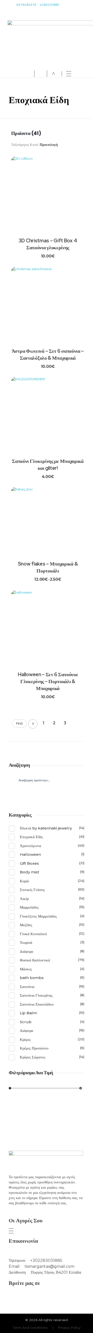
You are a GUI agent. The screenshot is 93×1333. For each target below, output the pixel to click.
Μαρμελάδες (29, 907)
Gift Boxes (29, 863)
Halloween (30, 854)
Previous (32, 724)
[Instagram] (39, 1297)
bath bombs (32, 977)
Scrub (25, 1021)
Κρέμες (25, 1039)
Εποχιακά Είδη (31, 836)
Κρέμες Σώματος (32, 1057)
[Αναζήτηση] (42, 73)
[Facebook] (54, 1297)
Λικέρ (24, 898)
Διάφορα (26, 951)
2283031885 (49, 5)
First (19, 723)
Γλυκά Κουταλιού (33, 933)
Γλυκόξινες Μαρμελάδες (38, 916)
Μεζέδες (26, 924)
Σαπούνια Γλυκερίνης (36, 995)
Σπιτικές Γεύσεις (32, 889)
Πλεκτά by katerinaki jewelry (46, 828)
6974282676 (26, 5)
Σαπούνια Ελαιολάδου (37, 1004)
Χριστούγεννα (30, 845)
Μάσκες (26, 969)
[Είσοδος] (29, 73)
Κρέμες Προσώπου (34, 1048)
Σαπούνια (27, 986)
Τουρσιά (26, 942)
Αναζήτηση (46, 795)
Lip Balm (28, 1013)
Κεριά (24, 881)
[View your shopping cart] (53, 74)
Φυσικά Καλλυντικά (35, 960)
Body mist (29, 872)
